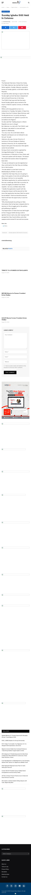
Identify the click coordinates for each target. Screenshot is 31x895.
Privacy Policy (5, 869)
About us (4, 864)
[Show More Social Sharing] (27, 27)
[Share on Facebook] (5, 27)
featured (4, 232)
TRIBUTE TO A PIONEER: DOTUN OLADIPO (15, 270)
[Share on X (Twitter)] (14, 27)
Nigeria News (5, 11)
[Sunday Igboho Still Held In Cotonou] (15, 40)
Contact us (4, 877)
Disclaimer (4, 871)
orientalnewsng (6, 21)
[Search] (28, 2)
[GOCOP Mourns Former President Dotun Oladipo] (15, 308)
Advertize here (5, 874)
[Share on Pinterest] (22, 27)
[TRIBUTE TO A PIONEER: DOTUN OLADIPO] (15, 260)
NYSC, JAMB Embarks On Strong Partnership (13, 740)
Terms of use (5, 866)
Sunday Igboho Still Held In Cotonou (18, 232)
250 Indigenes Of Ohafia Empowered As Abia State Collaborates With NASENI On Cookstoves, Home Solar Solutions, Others (15, 755)
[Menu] (3, 2)
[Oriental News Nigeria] (16, 2)
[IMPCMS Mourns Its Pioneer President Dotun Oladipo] (15, 283)
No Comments (23, 21)
